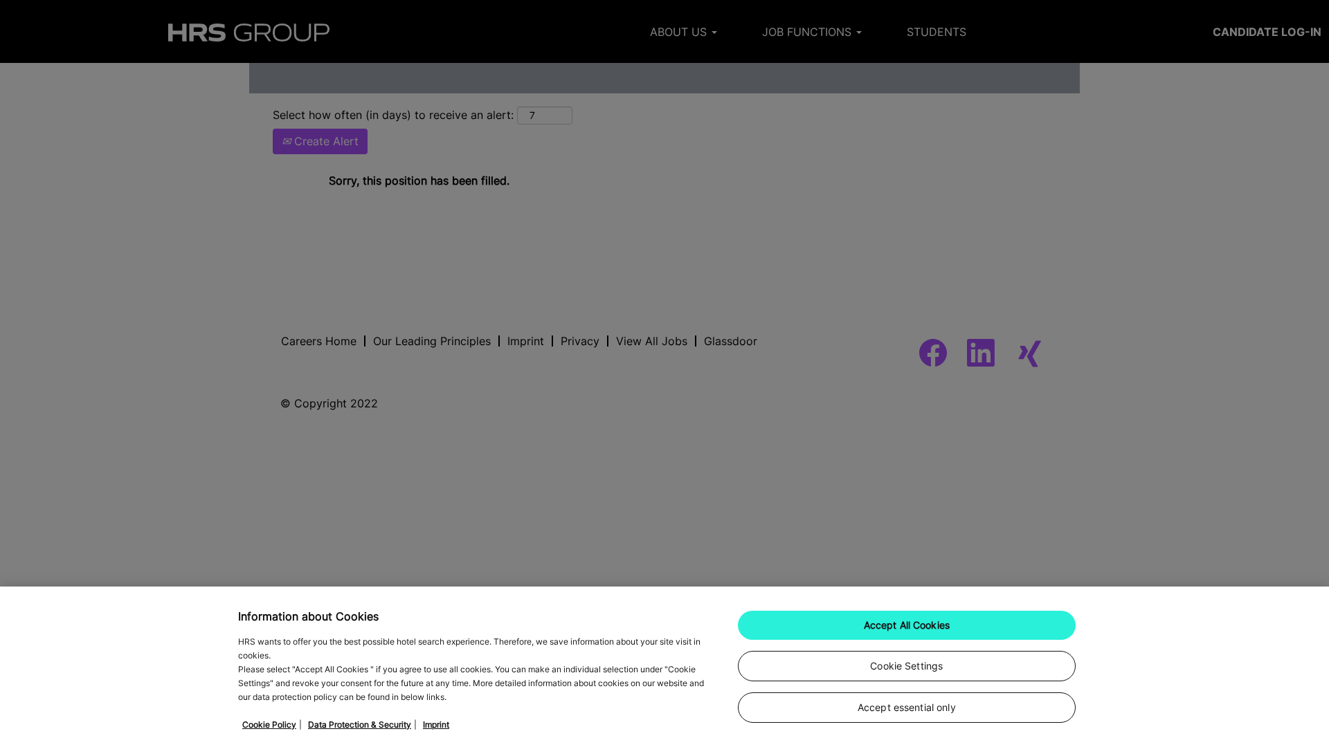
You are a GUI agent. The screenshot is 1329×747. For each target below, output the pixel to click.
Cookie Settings (906, 666)
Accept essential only (907, 707)
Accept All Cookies (907, 625)
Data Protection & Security (359, 724)
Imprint (436, 724)
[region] (664, 667)
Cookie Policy (269, 724)
